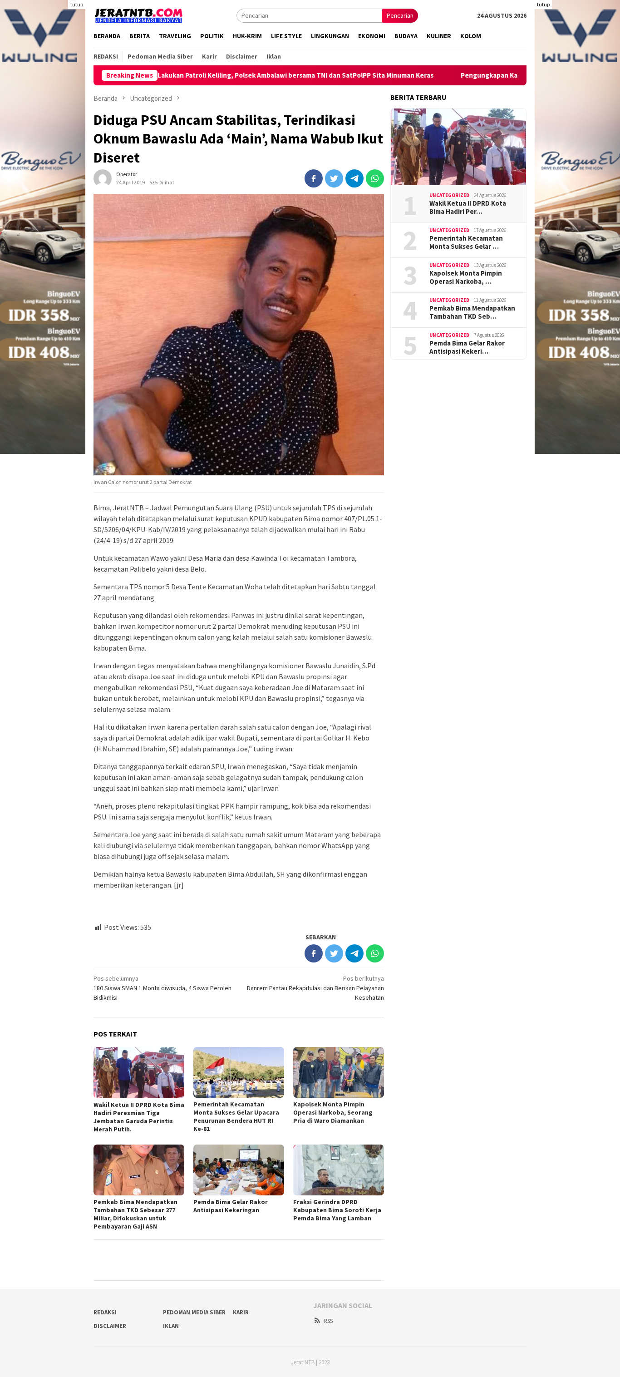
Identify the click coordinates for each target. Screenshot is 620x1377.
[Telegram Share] (354, 178)
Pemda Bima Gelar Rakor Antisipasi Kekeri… (467, 347)
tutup (76, 4)
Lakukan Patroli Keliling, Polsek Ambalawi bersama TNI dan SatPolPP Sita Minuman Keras (244, 75)
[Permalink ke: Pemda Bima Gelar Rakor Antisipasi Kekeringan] (238, 1170)
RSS (328, 1321)
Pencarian (400, 15)
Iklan (171, 1326)
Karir (241, 1312)
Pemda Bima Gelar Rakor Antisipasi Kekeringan (230, 1206)
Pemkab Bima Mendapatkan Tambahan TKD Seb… (472, 312)
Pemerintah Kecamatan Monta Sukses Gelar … (466, 242)
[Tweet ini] (334, 178)
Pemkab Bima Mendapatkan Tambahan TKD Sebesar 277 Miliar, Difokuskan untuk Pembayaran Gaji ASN (135, 1214)
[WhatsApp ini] (375, 178)
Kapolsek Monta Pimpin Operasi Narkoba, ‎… (465, 277)
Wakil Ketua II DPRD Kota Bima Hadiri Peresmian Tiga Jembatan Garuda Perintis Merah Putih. (138, 1117)
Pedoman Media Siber (194, 1312)
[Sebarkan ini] (314, 178)
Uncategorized (449, 195)
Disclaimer (109, 1326)
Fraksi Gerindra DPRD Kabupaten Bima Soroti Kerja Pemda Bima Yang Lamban (337, 1210)
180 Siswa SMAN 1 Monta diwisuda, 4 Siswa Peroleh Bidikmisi (162, 988)
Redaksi (105, 1312)
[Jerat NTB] (138, 14)
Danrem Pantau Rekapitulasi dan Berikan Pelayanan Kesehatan (315, 988)
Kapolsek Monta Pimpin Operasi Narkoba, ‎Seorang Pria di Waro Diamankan (333, 1112)
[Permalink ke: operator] (102, 178)
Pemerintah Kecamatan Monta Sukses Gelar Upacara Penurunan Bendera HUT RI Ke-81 (236, 1116)
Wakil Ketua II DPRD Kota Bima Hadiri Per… (467, 207)
